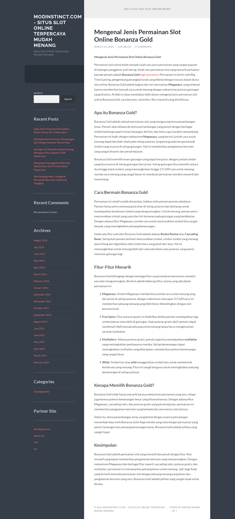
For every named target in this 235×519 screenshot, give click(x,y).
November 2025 (42, 301)
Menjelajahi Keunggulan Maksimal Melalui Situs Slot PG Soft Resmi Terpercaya (52, 166)
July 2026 (39, 247)
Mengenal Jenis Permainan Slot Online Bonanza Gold (137, 35)
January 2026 (41, 287)
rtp (35, 448)
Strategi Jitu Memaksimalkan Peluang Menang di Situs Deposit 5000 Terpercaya (54, 153)
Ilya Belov (124, 47)
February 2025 (41, 362)
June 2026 (39, 253)
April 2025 (39, 348)
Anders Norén (191, 507)
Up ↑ (174, 511)
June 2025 (39, 335)
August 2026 (40, 240)
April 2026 (39, 267)
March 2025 (40, 355)
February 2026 (41, 281)
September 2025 (42, 314)
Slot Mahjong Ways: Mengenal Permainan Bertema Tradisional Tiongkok (50, 180)
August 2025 (40, 321)
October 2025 (41, 308)
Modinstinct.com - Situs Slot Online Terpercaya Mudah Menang (58, 31)
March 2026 (40, 274)
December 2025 (42, 294)
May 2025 (39, 341)
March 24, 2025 (104, 47)
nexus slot (39, 435)
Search (38, 93)
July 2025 (39, 328)
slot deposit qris (42, 429)
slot (36, 442)
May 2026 (39, 260)
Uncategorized (41, 391)
